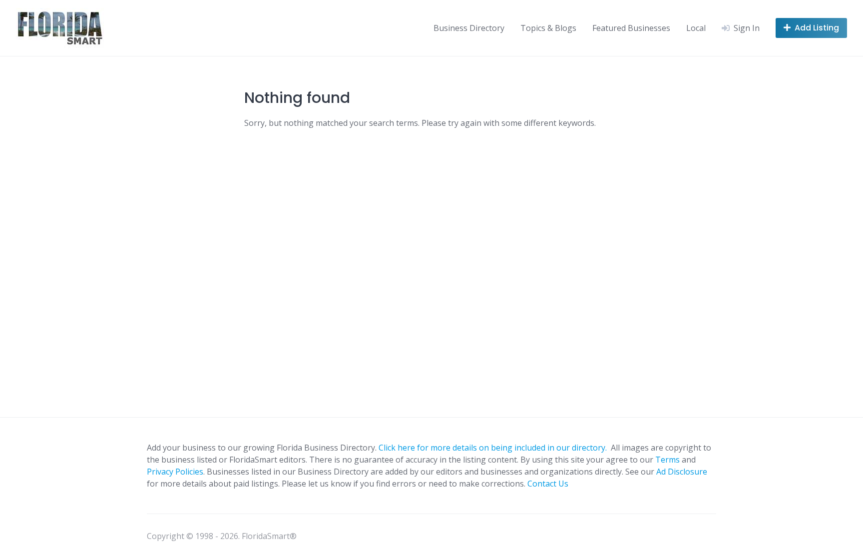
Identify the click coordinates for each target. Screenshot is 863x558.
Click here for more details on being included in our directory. (494, 447)
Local (696, 27)
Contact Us (547, 483)
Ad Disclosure (681, 471)
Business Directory (468, 27)
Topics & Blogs (548, 27)
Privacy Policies (175, 471)
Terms (667, 459)
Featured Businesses (631, 27)
